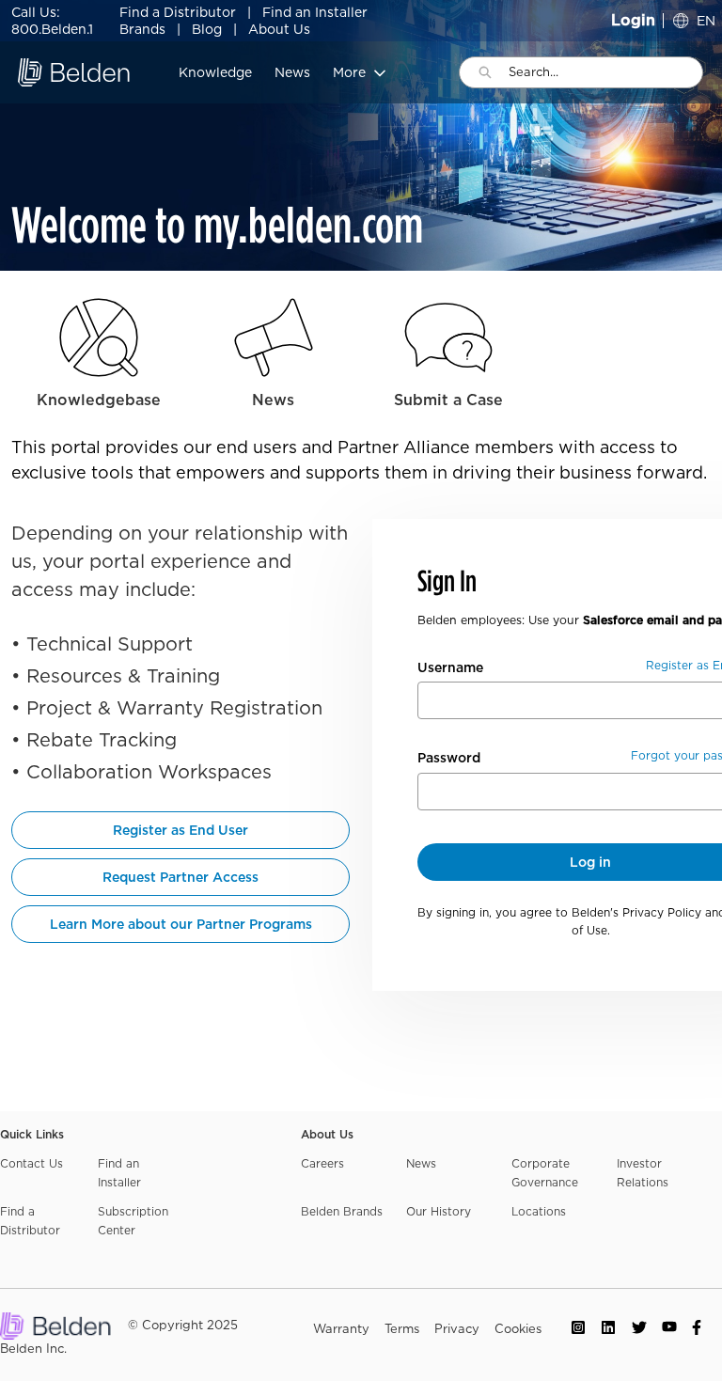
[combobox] (605, 72)
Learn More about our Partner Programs (181, 924)
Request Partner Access (180, 877)
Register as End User (180, 830)
